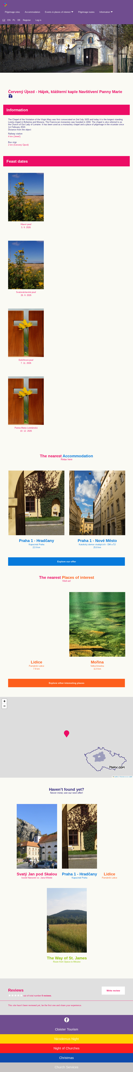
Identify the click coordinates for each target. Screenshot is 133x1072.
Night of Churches (66, 1048)
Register (27, 20)
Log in (38, 20)
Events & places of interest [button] (58, 12)
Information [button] (105, 12)
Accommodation (32, 12)
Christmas (66, 1058)
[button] (66, 733)
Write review (113, 990)
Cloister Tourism (66, 1029)
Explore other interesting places (66, 683)
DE (19, 20)
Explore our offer (66, 561)
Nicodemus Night (66, 1039)
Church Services (66, 1067)
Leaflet (116, 777)
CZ (3, 20)
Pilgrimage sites (12, 12)
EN (8, 20)
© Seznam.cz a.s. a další (125, 777)
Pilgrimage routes (86, 12)
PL (14, 20)
